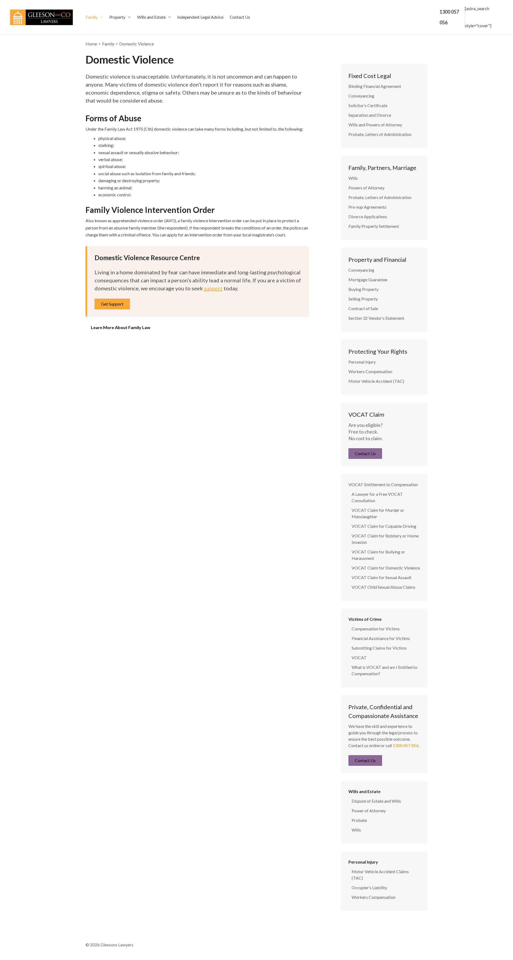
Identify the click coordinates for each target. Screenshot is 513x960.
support (213, 288)
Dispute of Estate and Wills (376, 800)
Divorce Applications (367, 216)
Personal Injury (362, 361)
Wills (353, 178)
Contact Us (240, 16)
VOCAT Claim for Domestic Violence (386, 567)
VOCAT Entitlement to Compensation (383, 484)
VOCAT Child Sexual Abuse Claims (383, 587)
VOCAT (359, 657)
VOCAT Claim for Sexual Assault (381, 577)
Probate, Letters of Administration (379, 134)
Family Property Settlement (373, 226)
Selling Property (363, 298)
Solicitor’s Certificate (367, 105)
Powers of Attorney (366, 187)
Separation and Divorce (369, 115)
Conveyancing (361, 95)
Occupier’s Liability (369, 887)
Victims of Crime (365, 619)
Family (92, 16)
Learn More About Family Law (120, 327)
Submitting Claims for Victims (379, 647)
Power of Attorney (369, 810)
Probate (359, 820)
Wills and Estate (151, 16)
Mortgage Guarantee (367, 279)
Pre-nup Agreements (367, 206)
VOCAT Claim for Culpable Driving (384, 526)
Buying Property (363, 289)
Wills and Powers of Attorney (375, 124)
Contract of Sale (363, 308)
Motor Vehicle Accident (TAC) (376, 381)
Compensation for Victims (376, 628)
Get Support (112, 303)
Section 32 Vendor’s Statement (376, 318)
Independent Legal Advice (200, 16)
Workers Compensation (370, 371)
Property (117, 16)
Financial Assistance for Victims (381, 638)
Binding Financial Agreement (374, 86)
